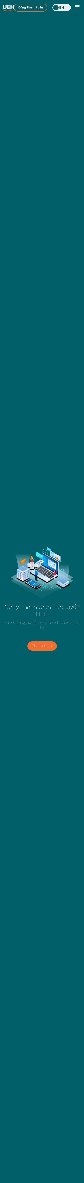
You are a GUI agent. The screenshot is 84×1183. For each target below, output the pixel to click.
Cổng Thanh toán (30, 7)
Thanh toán (42, 646)
